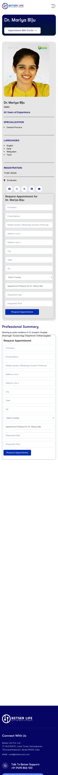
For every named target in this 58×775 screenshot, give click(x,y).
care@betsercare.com (19, 754)
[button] (9, 189)
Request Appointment (22, 312)
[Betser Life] (12, 6)
